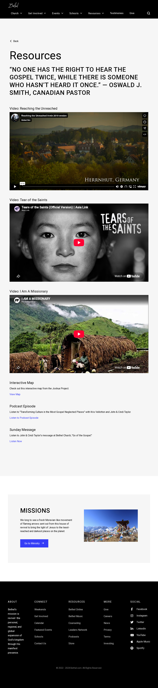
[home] (15, 4)
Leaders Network (78, 629)
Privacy (108, 629)
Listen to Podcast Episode (24, 417)
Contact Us (40, 643)
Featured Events (43, 629)
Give (132, 13)
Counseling (75, 623)
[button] (16, 13)
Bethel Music (76, 616)
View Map (15, 394)
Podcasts (74, 636)
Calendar (39, 623)
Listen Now (16, 441)
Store (71, 643)
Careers (108, 616)
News (107, 623)
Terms (107, 636)
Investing (109, 643)
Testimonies (116, 13)
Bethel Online (76, 609)
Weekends (40, 609)
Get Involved (41, 616)
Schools (38, 636)
